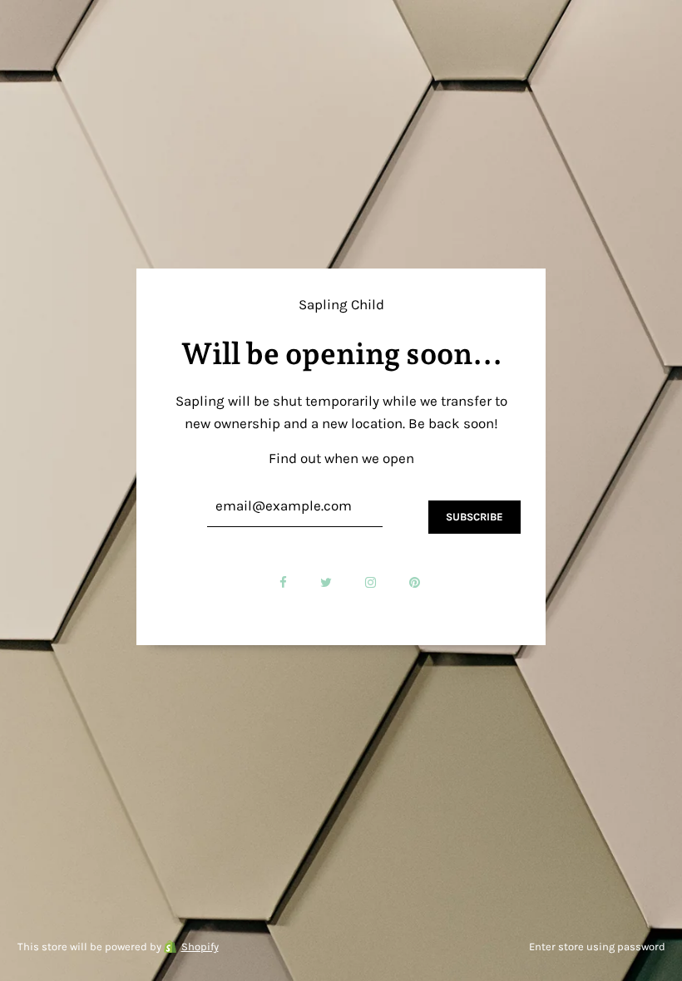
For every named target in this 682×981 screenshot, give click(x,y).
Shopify (200, 946)
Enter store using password (597, 946)
